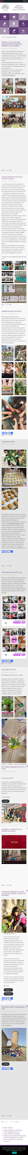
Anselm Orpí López (7, 48)
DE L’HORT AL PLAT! (9, 670)
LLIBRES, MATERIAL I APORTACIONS (13, 1130)
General (4, 435)
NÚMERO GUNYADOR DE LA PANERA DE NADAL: (12, 830)
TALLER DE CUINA (8, 442)
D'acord (14, 1152)
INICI (4, 170)
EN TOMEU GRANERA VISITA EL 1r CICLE (14, 768)
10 (13, 1122)
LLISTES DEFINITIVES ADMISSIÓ (12, 1134)
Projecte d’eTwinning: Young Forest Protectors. (12, 178)
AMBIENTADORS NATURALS (12, 311)
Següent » (17, 1122)
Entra (26, 1)
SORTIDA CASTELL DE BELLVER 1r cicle (14, 1008)
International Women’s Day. (12, 572)
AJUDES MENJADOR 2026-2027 (12, 1132)
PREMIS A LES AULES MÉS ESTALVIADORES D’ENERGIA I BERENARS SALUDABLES (12, 44)
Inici (3, 37)
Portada (7, 170)
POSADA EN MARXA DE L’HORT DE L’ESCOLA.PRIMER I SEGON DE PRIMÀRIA (14, 893)
